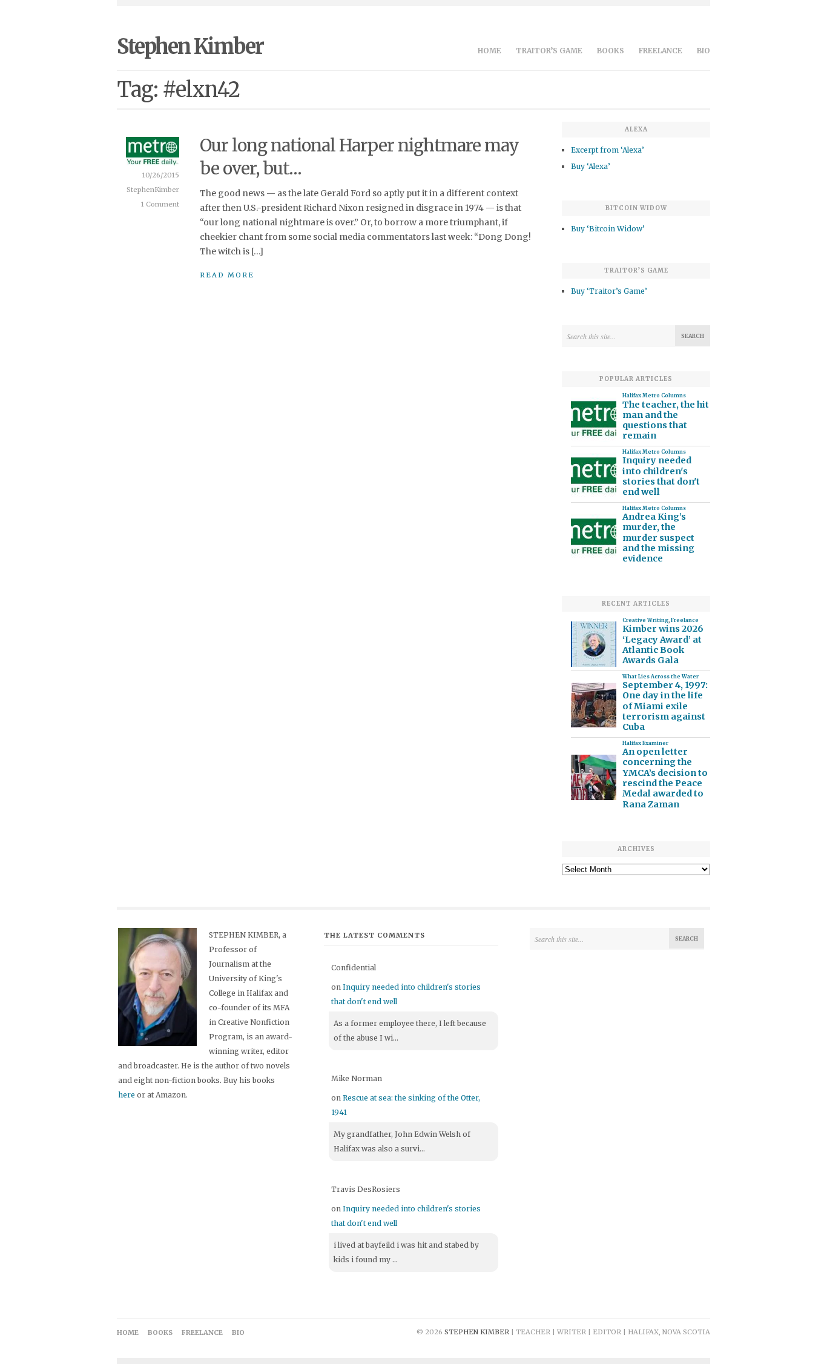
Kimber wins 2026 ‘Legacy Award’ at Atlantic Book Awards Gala (662, 645)
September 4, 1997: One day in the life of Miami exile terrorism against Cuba (665, 706)
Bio (703, 50)
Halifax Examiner (645, 743)
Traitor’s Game (549, 50)
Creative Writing (645, 620)
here (126, 1094)
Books (610, 50)
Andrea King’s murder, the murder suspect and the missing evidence (658, 538)
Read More (227, 275)
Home (489, 50)
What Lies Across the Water (660, 677)
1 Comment (160, 204)
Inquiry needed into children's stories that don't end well (661, 476)
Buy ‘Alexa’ (590, 166)
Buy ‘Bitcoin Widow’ (608, 228)
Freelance (660, 50)
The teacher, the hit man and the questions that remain (665, 421)
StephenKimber (153, 189)
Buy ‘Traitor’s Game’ (609, 291)
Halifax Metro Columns (654, 395)
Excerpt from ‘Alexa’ (607, 149)
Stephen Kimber (190, 46)
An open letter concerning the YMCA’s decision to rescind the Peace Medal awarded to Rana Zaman (665, 778)
